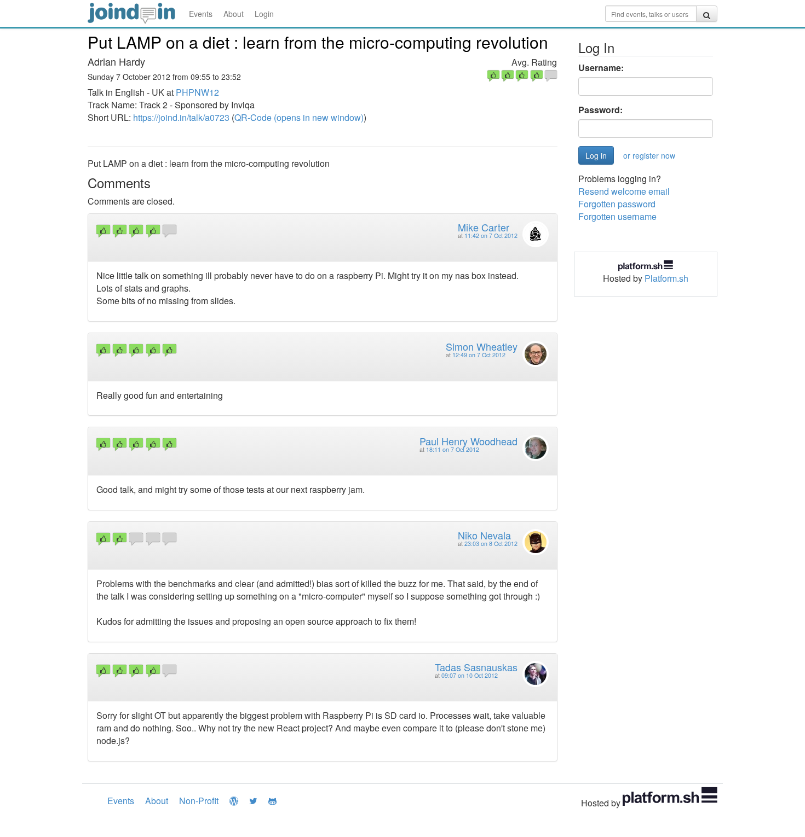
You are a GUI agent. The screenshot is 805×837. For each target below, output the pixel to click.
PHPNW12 (197, 92)
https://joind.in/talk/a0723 (181, 117)
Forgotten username (617, 216)
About (233, 13)
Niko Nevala (484, 535)
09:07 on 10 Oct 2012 (469, 675)
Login (264, 13)
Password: (600, 110)
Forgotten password (617, 203)
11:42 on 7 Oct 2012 (491, 235)
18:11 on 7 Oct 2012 (452, 449)
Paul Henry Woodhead (468, 441)
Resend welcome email (624, 191)
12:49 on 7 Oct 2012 (478, 355)
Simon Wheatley (482, 346)
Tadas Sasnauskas (476, 667)
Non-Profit (199, 800)
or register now (649, 155)
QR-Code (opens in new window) (299, 117)
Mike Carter (483, 227)
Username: (601, 68)
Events (200, 13)
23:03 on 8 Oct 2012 (491, 543)
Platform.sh (666, 278)
